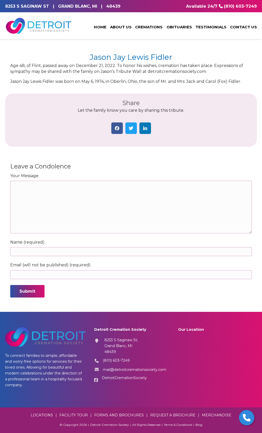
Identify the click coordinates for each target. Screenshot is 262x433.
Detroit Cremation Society (109, 425)
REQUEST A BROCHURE (172, 415)
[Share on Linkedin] (145, 128)
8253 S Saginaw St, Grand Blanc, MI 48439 (121, 346)
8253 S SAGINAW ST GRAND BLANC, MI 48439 (63, 6)
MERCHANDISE (216, 415)
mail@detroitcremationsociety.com (134, 369)
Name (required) (27, 242)
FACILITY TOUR (73, 415)
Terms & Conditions (178, 425)
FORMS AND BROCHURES (119, 415)
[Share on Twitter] (131, 128)
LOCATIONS (42, 415)
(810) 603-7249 (240, 6)
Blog (198, 425)
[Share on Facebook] (117, 128)
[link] (100, 27)
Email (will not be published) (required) (50, 265)
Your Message (24, 175)
